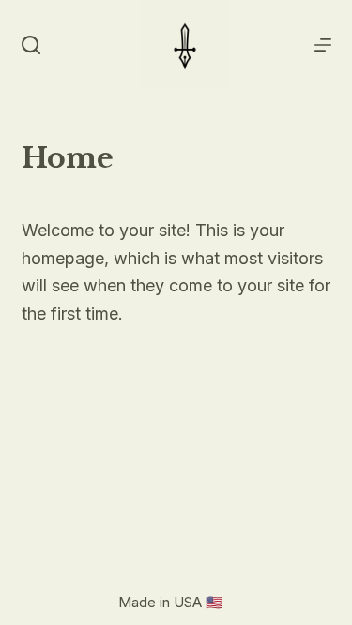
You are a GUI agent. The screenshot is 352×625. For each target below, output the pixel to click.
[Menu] (322, 45)
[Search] (31, 45)
